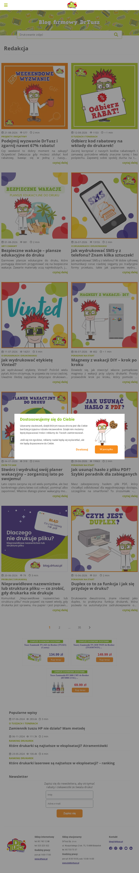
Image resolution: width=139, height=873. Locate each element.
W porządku (106, 449)
